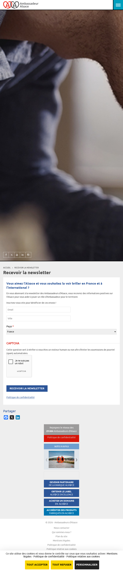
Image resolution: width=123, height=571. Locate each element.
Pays (10, 326)
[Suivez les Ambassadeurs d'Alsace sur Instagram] (28, 255)
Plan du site (61, 536)
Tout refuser (61, 565)
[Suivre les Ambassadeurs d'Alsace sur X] (11, 255)
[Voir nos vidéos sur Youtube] (17, 255)
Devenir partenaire (61, 484)
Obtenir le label (61, 493)
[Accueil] (21, 5)
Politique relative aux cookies (62, 549)
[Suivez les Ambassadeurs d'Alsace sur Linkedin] (23, 255)
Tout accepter (37, 565)
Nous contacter (61, 528)
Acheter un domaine (61, 502)
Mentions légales (61, 540)
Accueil (7, 267)
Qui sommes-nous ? (61, 532)
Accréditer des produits (62, 511)
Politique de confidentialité (20, 397)
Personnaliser (87, 565)
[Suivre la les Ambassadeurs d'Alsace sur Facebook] (6, 255)
